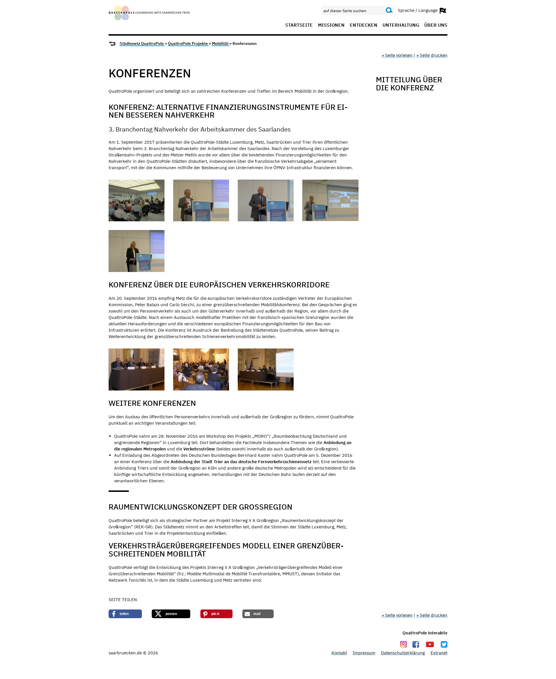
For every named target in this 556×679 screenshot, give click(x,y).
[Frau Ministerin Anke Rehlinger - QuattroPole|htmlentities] (136, 251)
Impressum (364, 653)
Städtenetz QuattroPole (142, 43)
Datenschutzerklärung (403, 653)
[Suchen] (389, 10)
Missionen (331, 25)
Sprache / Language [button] (418, 10)
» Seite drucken (431, 55)
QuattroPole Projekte (188, 43)
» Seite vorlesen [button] (398, 55)
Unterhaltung (401, 25)
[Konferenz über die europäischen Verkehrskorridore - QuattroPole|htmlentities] (136, 369)
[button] (125, 613)
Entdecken (363, 25)
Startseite (299, 25)
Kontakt (339, 653)
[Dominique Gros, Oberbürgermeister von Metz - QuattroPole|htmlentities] (266, 201)
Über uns (435, 25)
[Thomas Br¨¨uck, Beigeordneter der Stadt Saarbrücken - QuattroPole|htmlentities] (201, 201)
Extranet (439, 653)
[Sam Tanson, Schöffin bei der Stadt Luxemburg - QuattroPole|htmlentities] (330, 200)
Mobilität (220, 43)
